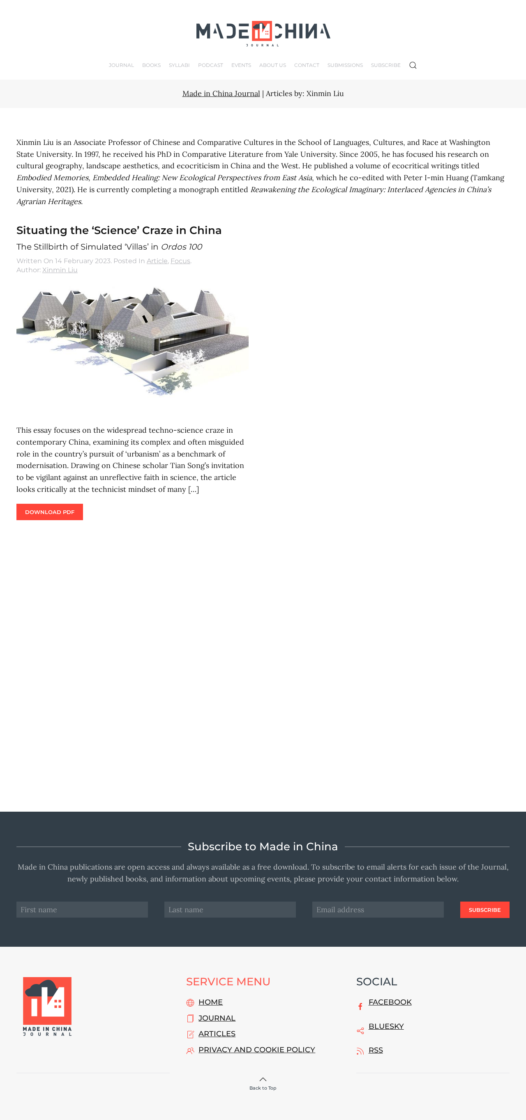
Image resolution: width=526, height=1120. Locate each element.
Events (241, 65)
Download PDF (49, 512)
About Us (272, 65)
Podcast (210, 65)
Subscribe (386, 65)
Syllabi (179, 65)
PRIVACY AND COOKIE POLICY (256, 1049)
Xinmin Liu (60, 270)
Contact (306, 65)
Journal (121, 65)
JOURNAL (216, 1018)
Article (157, 261)
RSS (376, 1050)
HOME (210, 1002)
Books (151, 65)
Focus (180, 261)
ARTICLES (216, 1033)
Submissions (345, 65)
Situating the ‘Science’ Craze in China (119, 230)
